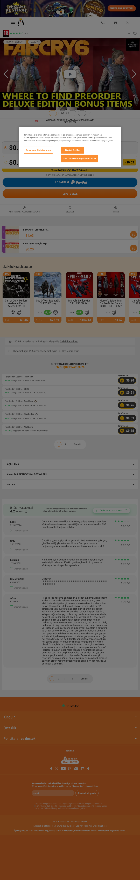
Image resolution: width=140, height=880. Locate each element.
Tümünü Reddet (72, 150)
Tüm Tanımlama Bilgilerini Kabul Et (79, 159)
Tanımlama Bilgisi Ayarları (38, 150)
